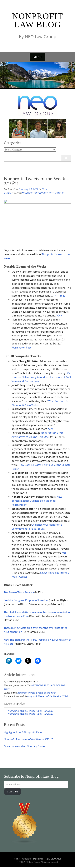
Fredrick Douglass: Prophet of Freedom (26, 600)
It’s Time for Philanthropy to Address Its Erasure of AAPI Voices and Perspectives (41, 377)
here (50, 429)
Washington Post (21, 347)
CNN (59, 315)
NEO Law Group (53, 859)
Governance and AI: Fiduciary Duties (24, 746)
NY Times (59, 295)
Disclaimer (38, 859)
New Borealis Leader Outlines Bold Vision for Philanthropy (37, 500)
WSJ (64, 552)
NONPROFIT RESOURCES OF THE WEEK (42, 192)
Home (17, 859)
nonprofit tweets (26, 692)
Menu (37, 57)
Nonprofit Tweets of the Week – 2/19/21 (48, 696)
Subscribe (12, 791)
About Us (26, 859)
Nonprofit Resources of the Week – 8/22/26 (28, 739)
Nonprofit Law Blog (37, 20)
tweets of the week (46, 692)
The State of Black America (19, 592)
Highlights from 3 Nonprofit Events (24, 732)
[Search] (66, 158)
